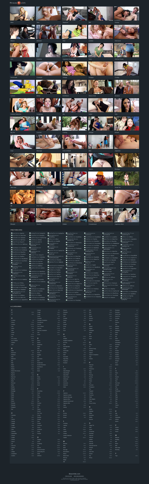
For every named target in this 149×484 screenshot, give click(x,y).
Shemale (91, 443)
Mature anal (66, 455)
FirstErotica (78, 294)
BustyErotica (79, 290)
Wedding (117, 439)
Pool (90, 383)
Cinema (13, 439)
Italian (64, 387)
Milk (90, 310)
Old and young (92, 348)
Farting (38, 397)
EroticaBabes (51, 248)
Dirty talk (39, 350)
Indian (64, 368)
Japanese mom (66, 399)
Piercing (91, 374)
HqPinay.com (88, 262)
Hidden (64, 348)
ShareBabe (96, 257)
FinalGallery (42, 257)
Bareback (13, 354)
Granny (65, 320)
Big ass (13, 372)
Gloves (64, 314)
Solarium (117, 322)
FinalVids (95, 239)
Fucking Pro (42, 233)
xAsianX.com (51, 254)
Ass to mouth (14, 340)
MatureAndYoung (52, 301)
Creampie (39, 318)
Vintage (117, 429)
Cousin (38, 316)
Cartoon (13, 419)
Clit (12, 443)
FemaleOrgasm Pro (89, 251)
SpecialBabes (15, 264)
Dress (38, 368)
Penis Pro (59, 276)
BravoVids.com (19, 3)
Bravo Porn (96, 275)
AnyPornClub (124, 253)
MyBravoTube (33, 245)
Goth (64, 316)
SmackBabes (88, 270)
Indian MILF (66, 374)
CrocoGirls (41, 279)
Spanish (117, 328)
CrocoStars (96, 245)
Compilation (14, 453)
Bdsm (12, 364)
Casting (13, 421)
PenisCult (22, 285)
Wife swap (117, 447)
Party (90, 370)
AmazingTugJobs (70, 270)
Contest (39, 310)
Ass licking (14, 338)
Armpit (12, 332)
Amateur (13, 324)
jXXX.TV (40, 242)
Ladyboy (65, 425)
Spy (116, 336)
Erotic (38, 383)
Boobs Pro (114, 245)
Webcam (117, 437)
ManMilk (58, 241)
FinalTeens (96, 288)
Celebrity (13, 427)
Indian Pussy (66, 376)
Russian (91, 419)
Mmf (90, 312)
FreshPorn (41, 259)
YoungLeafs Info (70, 240)
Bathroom (13, 358)
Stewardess (117, 342)
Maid (64, 445)
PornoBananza (15, 273)
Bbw (12, 362)
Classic (13, 441)
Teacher (117, 376)
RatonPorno (42, 271)
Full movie (39, 429)
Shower (91, 453)
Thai (116, 387)
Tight (116, 395)
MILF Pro (77, 279)
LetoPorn (58, 274)
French (38, 427)
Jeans (64, 405)
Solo (116, 324)
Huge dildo (65, 358)
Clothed (13, 447)
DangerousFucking (89, 278)
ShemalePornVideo (107, 269)
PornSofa (40, 291)
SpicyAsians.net (106, 275)
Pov (90, 389)
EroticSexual (61, 265)
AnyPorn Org (43, 237)
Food (38, 421)
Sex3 (110, 271)
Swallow (117, 354)
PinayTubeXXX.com (16, 293)
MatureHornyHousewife (53, 257)
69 (11, 312)
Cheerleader (14, 433)
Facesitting (39, 391)
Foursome (39, 425)
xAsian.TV (41, 255)
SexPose (58, 272)
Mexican (65, 457)
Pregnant (91, 391)
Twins (116, 407)
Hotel (64, 354)
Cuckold (39, 324)
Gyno (64, 330)
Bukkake (13, 405)
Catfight (13, 423)
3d (11, 314)
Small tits (117, 316)
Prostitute (91, 395)
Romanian (91, 415)
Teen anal (117, 383)
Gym (64, 328)
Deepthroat (39, 344)
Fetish (38, 405)
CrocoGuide (97, 280)
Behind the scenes (15, 370)
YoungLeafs (133, 276)
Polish (90, 381)
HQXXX (112, 255)
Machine (65, 443)
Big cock (13, 376)
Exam (38, 385)
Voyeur (116, 431)
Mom (90, 314)
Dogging (39, 354)
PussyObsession (70, 246)
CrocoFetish (24, 260)
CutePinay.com (88, 292)
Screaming (91, 431)
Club (12, 449)
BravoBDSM (134, 255)
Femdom (39, 403)
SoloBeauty (42, 288)
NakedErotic (97, 267)
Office (90, 344)
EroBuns (40, 295)
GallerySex (133, 259)
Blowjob (13, 389)
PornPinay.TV (15, 268)
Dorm (38, 360)
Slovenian (117, 312)
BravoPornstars (124, 242)
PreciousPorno (51, 280)
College (13, 451)
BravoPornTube (69, 234)
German (39, 447)
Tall (116, 370)
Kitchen (65, 415)
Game (38, 441)
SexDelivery (134, 262)
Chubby (13, 437)
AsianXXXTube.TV (125, 234)
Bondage (13, 391)
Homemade (65, 350)
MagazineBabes (106, 249)
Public (90, 397)
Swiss (116, 362)
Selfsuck (91, 437)
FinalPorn (22, 256)
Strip (116, 348)
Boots (12, 393)
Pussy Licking (92, 403)
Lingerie (65, 437)
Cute (38, 332)
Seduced (91, 435)
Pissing (91, 376)
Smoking (117, 318)
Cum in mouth (40, 326)
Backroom (13, 352)
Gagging (39, 439)
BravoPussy (115, 293)
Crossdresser (40, 322)
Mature (64, 453)
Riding (90, 413)
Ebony (38, 376)
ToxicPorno (133, 274)
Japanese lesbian (67, 395)
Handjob (65, 338)
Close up (13, 445)
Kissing (65, 413)
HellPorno (132, 285)
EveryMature (98, 236)
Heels (64, 344)
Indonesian (65, 379)
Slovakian (117, 310)
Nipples (91, 328)
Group (64, 326)
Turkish (117, 405)
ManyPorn (77, 285)
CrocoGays (133, 264)
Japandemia (134, 239)
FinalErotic (77, 258)
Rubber (90, 417)
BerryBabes (115, 257)
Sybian (116, 364)
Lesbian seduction (67, 435)
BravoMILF (60, 267)
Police (90, 379)
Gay (38, 445)
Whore (116, 443)
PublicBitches (69, 277)
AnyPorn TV (134, 257)
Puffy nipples (92, 399)
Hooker (64, 352)
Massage (65, 449)
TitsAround (114, 283)
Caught (13, 425)
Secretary (91, 433)
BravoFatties (134, 291)
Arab (12, 330)
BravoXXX (59, 285)
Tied (116, 393)
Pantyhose (91, 368)
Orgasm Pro (79, 283)
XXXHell (40, 239)
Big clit (13, 374)
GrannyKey (41, 235)
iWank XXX (60, 290)
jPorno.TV (77, 288)
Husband (65, 362)
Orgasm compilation (93, 354)
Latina (64, 429)
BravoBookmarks (52, 283)
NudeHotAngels (124, 289)
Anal (12, 326)
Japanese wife (66, 403)
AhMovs (131, 236)
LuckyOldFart (51, 244)
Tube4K (94, 265)
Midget (64, 459)
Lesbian (65, 433)
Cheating (13, 431)
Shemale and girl (93, 445)
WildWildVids (116, 243)
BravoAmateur (106, 265)
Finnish (39, 411)
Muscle (90, 320)
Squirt (116, 338)
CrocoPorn (23, 254)
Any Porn (40, 261)
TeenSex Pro (61, 250)
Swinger (117, 360)
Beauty (13, 368)
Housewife (65, 356)
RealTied (113, 288)
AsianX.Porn (43, 273)
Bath (12, 356)
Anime (12, 328)
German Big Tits (41, 451)
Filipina (38, 409)
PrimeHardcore (33, 249)
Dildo (38, 348)
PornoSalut (78, 300)
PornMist (58, 270)
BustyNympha (69, 266)
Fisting (38, 415)
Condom (13, 455)
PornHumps (78, 248)
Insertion (65, 381)
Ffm (38, 407)
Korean (64, 417)
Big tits (13, 379)
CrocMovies (24, 270)
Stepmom (117, 340)
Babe (12, 350)
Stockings (117, 344)
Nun (90, 334)
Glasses (65, 310)
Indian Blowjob (66, 370)
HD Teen (65, 342)
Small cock (117, 314)
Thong (116, 389)
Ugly (116, 413)
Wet (116, 441)
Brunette (13, 403)
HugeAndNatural (51, 293)
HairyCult (22, 233)
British (12, 401)
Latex (64, 427)
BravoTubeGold (106, 234)
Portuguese (91, 387)
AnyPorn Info (116, 291)
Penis (90, 372)
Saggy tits (91, 425)
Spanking (117, 330)
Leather (65, 431)
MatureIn (113, 297)
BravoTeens (42, 299)
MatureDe (114, 260)
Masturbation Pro (52, 297)
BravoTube (23, 235)
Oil (89, 346)
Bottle (12, 395)
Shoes (90, 449)
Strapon (117, 346)
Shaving (91, 441)
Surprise (117, 352)
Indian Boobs (66, 372)
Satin (90, 427)
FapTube (131, 296)
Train (116, 403)
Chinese (13, 435)
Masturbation (66, 451)
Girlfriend (39, 455)
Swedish (117, 356)
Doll (38, 356)
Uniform (117, 419)
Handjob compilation (67, 340)
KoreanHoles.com (125, 246)
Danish (38, 342)
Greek (64, 322)
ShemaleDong (51, 236)
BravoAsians (116, 253)
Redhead (91, 411)
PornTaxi (131, 266)
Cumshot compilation (42, 330)
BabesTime (114, 239)
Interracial (65, 385)
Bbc (12, 360)
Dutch (38, 370)
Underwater (117, 417)
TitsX (74, 250)
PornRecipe (42, 297)
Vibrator (117, 427)
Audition (13, 342)
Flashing (39, 417)
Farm (38, 395)
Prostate (91, 393)
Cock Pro (95, 283)
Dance (38, 340)
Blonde (12, 387)
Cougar (38, 312)
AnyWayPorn (124, 299)
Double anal (40, 362)
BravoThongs (124, 249)
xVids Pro (77, 260)
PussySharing (69, 298)
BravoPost (23, 252)
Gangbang (39, 443)
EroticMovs (96, 241)
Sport (116, 334)
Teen (116, 381)
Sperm (116, 332)
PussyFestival (88, 234)
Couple (38, 314)
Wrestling (117, 449)
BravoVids (114, 241)
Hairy (64, 336)
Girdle (38, 453)
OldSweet (77, 281)
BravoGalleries (69, 273)
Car (12, 417)
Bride (12, 399)
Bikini (12, 381)
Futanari (39, 433)
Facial (38, 393)
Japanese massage (67, 397)
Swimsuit (117, 358)
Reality (90, 409)
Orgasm (91, 352)
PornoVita (59, 259)
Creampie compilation (42, 320)
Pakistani (91, 364)
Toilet (116, 399)
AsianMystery (33, 252)
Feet (38, 401)
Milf (64, 461)
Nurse (90, 336)
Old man (91, 350)
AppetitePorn (25, 299)
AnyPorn (76, 292)
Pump (90, 401)
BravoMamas (88, 286)
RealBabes (23, 289)
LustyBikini (114, 236)
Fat (38, 399)
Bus (12, 409)
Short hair (91, 451)
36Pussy (113, 277)
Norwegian (91, 330)
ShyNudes (23, 237)
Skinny (90, 457)
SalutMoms (133, 293)
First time (39, 413)
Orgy (90, 356)
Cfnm (12, 429)
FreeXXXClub (88, 255)
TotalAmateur (106, 280)
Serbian (91, 439)
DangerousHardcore (125, 283)
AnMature (22, 295)
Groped (65, 324)
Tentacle (117, 385)
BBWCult (40, 265)
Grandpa (65, 318)
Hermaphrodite (66, 346)
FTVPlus (22, 283)
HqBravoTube (33, 286)
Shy (90, 455)
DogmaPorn (133, 268)
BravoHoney (79, 262)
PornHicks (96, 273)
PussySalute (97, 243)
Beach (12, 366)
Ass (12, 336)
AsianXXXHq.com (34, 277)
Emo (38, 381)
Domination (39, 358)
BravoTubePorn (124, 272)
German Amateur (41, 449)
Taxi (116, 374)
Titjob (116, 397)
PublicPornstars (124, 280)
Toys (116, 401)
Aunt (12, 344)
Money (90, 316)
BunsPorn (41, 263)
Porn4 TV (22, 242)
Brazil (12, 397)
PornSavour (60, 288)
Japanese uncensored (68, 401)
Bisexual (13, 383)
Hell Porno (23, 239)
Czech (38, 334)
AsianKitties (78, 236)
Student (117, 350)
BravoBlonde (25, 258)
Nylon (90, 338)
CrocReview (24, 250)
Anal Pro (113, 262)
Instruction (65, 383)
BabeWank (96, 247)
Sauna (90, 429)
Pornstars (91, 385)
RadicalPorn (97, 294)
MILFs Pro (23, 297)
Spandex (117, 326)
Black (12, 385)
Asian (12, 334)
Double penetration (41, 364)
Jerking (65, 407)
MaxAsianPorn (69, 254)
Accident (13, 320)
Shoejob (91, 447)
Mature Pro (96, 259)
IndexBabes (24, 247)
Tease (116, 379)
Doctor (38, 352)
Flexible (39, 419)
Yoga (116, 455)
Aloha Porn (114, 251)
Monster (91, 318)
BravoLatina (78, 242)
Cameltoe (13, 415)
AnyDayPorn (61, 233)
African (13, 322)
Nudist (90, 332)
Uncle (116, 415)
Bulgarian (13, 407)
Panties (91, 366)
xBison (38, 293)
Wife (116, 445)
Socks (116, 320)
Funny (38, 431)
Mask (64, 447)
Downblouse (40, 366)
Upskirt (116, 421)
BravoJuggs (24, 287)
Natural (90, 326)
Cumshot (39, 328)
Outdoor (91, 358)
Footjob (39, 423)
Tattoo (116, 372)
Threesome (117, 391)
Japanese (65, 393)
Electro (38, 379)
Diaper (38, 346)
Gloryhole (65, 312)
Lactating (65, 423)
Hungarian (65, 360)
